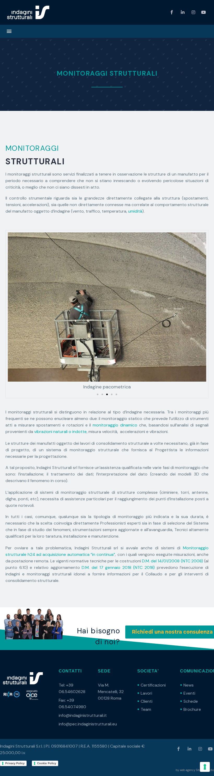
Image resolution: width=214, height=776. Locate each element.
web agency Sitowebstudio (197, 770)
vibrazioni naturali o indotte (60, 431)
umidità (135, 211)
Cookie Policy (46, 763)
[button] (97, 394)
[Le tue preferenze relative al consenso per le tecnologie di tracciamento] (205, 767)
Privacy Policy (15, 763)
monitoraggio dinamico (115, 425)
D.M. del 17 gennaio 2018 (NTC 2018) (118, 567)
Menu (9, 31)
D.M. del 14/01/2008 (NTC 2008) (173, 561)
